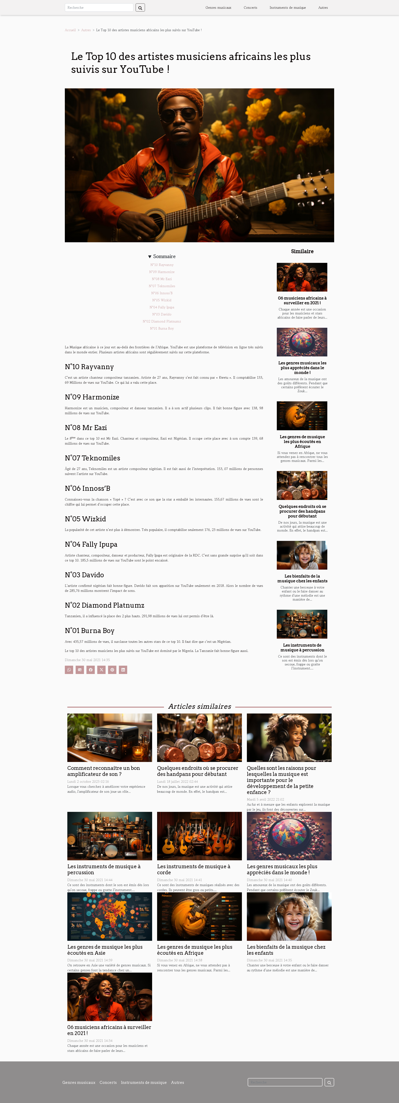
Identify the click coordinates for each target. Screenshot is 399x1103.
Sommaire (164, 256)
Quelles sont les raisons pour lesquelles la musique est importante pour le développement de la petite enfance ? (281, 780)
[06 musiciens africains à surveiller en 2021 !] (302, 277)
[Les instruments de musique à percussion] (302, 624)
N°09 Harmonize (162, 271)
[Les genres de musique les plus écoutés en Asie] (109, 916)
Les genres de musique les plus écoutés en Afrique (302, 441)
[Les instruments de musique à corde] (199, 835)
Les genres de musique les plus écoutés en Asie (105, 950)
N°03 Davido (161, 314)
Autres (323, 7)
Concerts (250, 7)
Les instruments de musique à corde (193, 869)
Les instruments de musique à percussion (302, 647)
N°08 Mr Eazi (162, 278)
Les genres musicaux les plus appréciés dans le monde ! (302, 368)
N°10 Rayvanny (162, 264)
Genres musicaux (218, 7)
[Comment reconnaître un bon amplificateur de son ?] (109, 737)
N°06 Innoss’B (162, 293)
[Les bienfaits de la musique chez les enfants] (302, 555)
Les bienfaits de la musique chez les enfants (302, 578)
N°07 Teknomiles (162, 285)
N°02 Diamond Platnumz (162, 321)
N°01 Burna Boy (162, 328)
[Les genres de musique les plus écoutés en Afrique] (302, 415)
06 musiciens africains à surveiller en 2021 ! (302, 300)
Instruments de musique (288, 7)
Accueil (70, 29)
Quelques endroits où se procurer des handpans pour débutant (302, 511)
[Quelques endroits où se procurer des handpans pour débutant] (302, 485)
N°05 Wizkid (161, 300)
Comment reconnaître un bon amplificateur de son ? (103, 771)
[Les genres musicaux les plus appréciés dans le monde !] (302, 342)
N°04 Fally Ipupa (162, 307)
